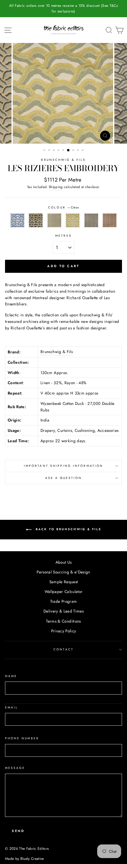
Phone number (22, 738)
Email (11, 707)
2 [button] (49, 150)
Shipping (56, 187)
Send (18, 830)
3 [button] (54, 150)
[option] (63, 8)
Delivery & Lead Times (63, 611)
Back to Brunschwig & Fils (67, 529)
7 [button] (73, 150)
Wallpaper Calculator (64, 591)
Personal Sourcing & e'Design (63, 572)
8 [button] (78, 150)
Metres (63, 235)
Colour (63, 207)
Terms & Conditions (63, 621)
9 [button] (83, 150)
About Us (64, 562)
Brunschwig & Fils (63, 160)
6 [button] (68, 150)
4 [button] (59, 150)
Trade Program (63, 601)
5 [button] (63, 150)
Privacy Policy (63, 631)
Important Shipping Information (63, 466)
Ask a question (63, 478)
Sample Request (63, 582)
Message (15, 768)
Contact (63, 649)
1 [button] (44, 150)
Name (11, 676)
